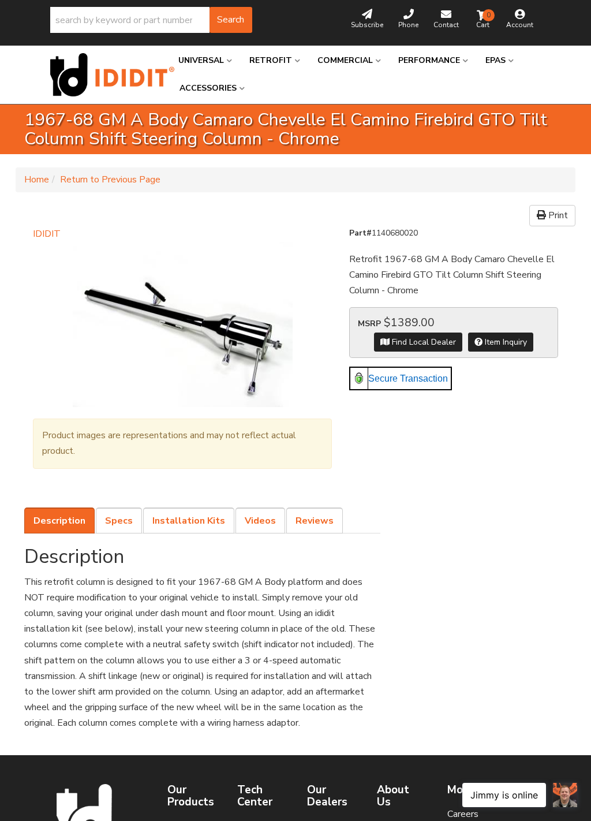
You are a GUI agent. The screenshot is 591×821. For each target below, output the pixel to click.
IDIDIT (47, 233)
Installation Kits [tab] (188, 520)
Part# (360, 232)
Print (557, 215)
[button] (151, 20)
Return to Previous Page (110, 179)
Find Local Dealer (423, 342)
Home (36, 179)
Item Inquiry (504, 342)
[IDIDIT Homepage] (105, 75)
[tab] (59, 520)
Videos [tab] (260, 520)
